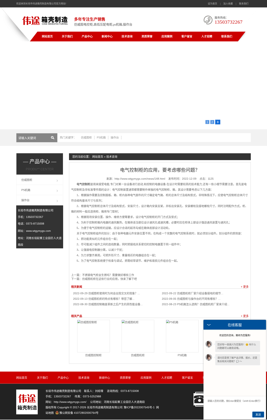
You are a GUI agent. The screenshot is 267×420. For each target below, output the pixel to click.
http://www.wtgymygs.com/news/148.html (140, 178)
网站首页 (47, 36)
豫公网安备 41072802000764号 (79, 412)
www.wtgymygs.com (38, 230)
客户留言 (186, 36)
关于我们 (67, 36)
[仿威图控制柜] (93, 336)
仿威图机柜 (138, 355)
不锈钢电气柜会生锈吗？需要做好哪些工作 (108, 274)
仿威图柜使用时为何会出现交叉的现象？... (106, 293)
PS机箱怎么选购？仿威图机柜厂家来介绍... (195, 304)
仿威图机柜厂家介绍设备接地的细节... (192, 293)
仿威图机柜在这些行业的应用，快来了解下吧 (109, 278)
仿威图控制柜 (93, 355)
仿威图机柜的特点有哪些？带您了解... (103, 298)
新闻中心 (107, 36)
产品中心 (87, 36)
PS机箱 (101, 137)
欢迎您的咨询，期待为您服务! (234, 335)
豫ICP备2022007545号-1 (139, 407)
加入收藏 (228, 3)
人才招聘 (206, 36)
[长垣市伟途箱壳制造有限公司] (46, 25)
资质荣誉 (147, 36)
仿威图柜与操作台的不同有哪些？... (191, 298)
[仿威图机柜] (138, 336)
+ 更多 (245, 286)
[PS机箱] (182, 336)
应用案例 (166, 36)
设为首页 (212, 3)
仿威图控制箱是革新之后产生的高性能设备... (108, 304)
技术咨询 (127, 36)
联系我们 (243, 3)
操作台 (115, 137)
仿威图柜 (86, 137)
